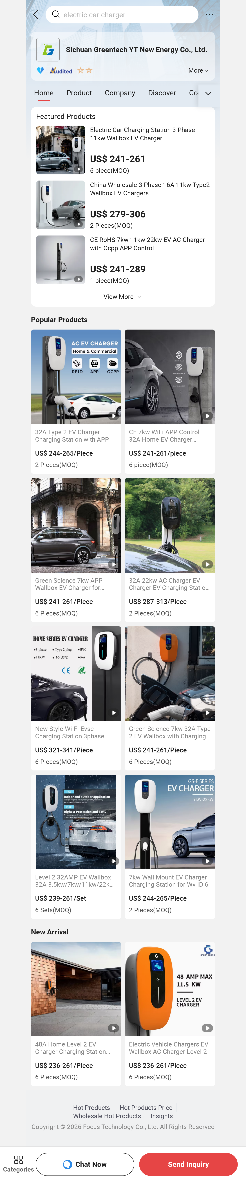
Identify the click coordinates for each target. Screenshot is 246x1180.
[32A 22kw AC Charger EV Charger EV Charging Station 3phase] (170, 525)
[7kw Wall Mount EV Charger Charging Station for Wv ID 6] (170, 822)
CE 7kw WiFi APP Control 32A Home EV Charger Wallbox (164, 435)
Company (120, 92)
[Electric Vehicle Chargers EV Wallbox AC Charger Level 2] (170, 989)
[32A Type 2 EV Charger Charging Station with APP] (76, 377)
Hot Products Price (146, 1107)
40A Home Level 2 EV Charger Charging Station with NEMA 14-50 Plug (70, 1048)
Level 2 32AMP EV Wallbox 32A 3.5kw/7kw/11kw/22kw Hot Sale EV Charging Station (76, 881)
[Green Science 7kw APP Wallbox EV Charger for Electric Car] (76, 525)
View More (119, 296)
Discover (162, 92)
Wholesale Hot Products (107, 1116)
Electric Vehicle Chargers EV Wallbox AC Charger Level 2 (168, 1048)
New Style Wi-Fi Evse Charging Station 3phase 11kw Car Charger (69, 732)
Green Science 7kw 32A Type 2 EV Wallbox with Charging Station (170, 732)
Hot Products (91, 1107)
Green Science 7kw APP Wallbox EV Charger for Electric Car (68, 584)
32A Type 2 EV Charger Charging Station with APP (72, 435)
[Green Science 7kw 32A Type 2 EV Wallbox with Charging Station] (170, 673)
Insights (162, 1116)
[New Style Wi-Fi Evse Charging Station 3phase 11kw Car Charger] (76, 673)
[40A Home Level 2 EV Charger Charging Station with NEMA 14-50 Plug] (76, 989)
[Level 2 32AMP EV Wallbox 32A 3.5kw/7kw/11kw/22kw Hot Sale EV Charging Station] (76, 822)
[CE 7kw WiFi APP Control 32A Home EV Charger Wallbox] (170, 377)
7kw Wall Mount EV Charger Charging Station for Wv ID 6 (168, 881)
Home (43, 92)
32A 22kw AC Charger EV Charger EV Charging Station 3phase (169, 584)
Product (79, 92)
